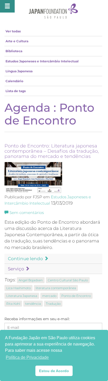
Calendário (14, 81)
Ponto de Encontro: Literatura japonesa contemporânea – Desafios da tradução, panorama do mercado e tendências (51, 151)
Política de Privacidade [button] (27, 357)
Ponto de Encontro (76, 296)
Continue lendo (26, 258)
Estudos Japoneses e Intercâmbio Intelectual (42, 61)
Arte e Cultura (17, 41)
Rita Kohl (13, 304)
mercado (49, 296)
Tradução (53, 304)
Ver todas (13, 31)
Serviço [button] (16, 268)
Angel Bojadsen (31, 280)
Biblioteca (14, 51)
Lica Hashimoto (18, 288)
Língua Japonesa (19, 71)
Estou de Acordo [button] (54, 371)
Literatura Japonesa (21, 296)
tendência (33, 304)
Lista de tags (16, 91)
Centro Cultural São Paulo (68, 280)
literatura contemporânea (56, 288)
